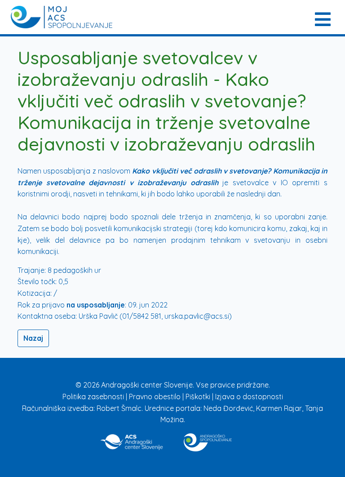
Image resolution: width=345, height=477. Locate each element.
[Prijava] (61, 17)
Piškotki (199, 396)
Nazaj (33, 338)
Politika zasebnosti (94, 396)
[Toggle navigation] (321, 17)
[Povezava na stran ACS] (132, 441)
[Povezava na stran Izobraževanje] (207, 440)
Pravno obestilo (155, 396)
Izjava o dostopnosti (249, 396)
